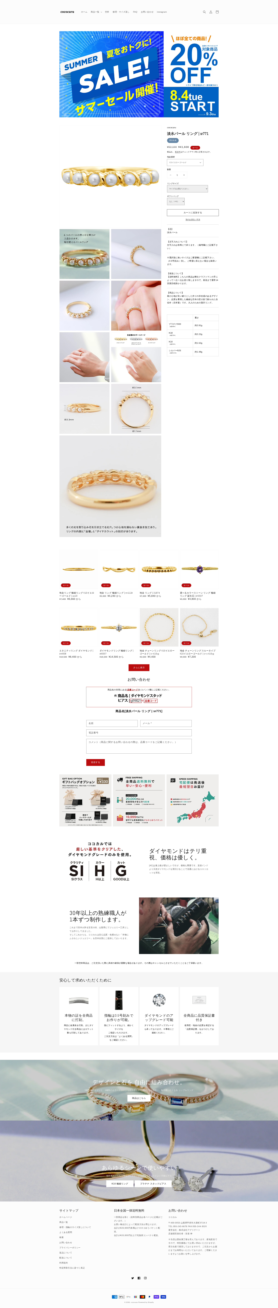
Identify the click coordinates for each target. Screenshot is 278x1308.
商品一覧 (63, 1222)
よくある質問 (65, 1232)
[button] (204, 12)
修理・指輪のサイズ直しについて (75, 1227)
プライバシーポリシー (70, 1247)
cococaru (134, 1302)
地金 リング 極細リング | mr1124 (116, 592)
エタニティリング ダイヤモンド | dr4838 (76, 652)
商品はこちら (139, 1098)
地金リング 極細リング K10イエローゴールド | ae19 (76, 594)
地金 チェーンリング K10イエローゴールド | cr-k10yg (157, 652)
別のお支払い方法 (193, 220)
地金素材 (171, 157)
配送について (65, 1258)
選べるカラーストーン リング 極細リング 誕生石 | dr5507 (198, 594)
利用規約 (63, 1263)
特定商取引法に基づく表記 (72, 1268)
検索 (61, 1237)
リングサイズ (173, 183)
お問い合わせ (65, 1242)
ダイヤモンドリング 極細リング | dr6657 (116, 652)
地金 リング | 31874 (150, 592)
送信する (95, 762)
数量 (169, 169)
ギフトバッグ (173, 196)
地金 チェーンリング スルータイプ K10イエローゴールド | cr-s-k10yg (198, 652)
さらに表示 (139, 667)
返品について (65, 1252)
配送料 (178, 152)
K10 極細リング (120, 1183)
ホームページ (65, 1217)
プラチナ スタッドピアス (153, 1183)
